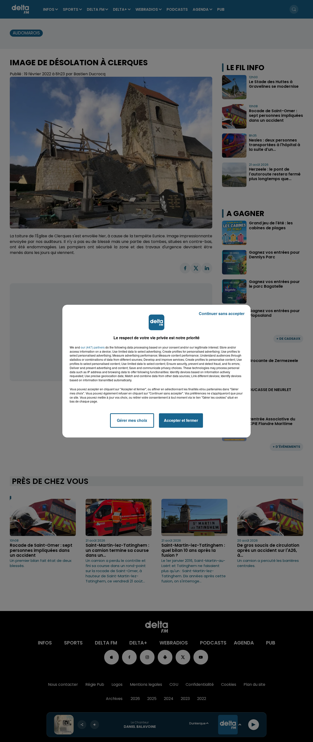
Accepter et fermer (181, 420)
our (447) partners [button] (93, 347)
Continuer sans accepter (222, 313)
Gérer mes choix (132, 420)
